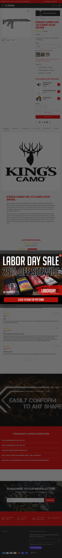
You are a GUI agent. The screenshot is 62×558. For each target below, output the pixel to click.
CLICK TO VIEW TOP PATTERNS (31, 299)
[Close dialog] (60, 255)
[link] (31, 274)
